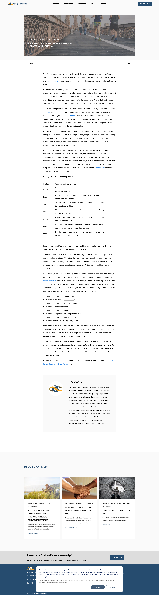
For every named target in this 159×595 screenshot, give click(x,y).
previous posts (52, 81)
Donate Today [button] (145, 4)
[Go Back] (79, 63)
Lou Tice (46, 112)
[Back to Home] (18, 4)
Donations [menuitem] (123, 573)
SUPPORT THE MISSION (35, 579)
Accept (98, 587)
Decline (112, 587)
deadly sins (100, 168)
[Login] (130, 4)
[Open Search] (135, 4)
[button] (3, 591)
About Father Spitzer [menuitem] (124, 576)
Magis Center (32, 39)
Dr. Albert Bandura (68, 116)
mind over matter (49, 281)
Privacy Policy (44, 593)
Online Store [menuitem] (123, 579)
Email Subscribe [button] (117, 557)
